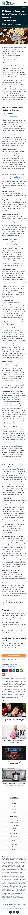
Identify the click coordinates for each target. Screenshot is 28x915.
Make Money (14, 820)
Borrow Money (14, 831)
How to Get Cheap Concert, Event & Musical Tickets (14, 762)
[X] (14, 912)
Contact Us (14, 849)
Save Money (7, 8)
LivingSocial (14, 332)
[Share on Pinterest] (10, 670)
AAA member (8, 541)
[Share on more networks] (17, 670)
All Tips (14, 806)
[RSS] (17, 912)
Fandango (17, 177)
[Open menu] (24, 3)
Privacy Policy (6, 908)
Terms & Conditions (14, 908)
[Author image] (3, 24)
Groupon (4, 332)
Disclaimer (22, 908)
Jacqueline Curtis (8, 24)
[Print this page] (3, 674)
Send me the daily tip (14, 655)
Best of (14, 809)
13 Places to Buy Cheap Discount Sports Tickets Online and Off (14, 719)
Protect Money (14, 833)
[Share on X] (3, 670)
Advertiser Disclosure (22, 7)
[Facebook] (10, 912)
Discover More (8, 442)
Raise (16, 370)
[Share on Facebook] (6, 670)
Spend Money (14, 828)
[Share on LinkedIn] (13, 670)
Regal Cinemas (17, 471)
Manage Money (14, 822)
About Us (14, 844)
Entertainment (15, 8)
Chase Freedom (20, 440)
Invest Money (14, 836)
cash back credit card (8, 135)
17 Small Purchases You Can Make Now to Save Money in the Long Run (14, 784)
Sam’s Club (13, 116)
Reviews (14, 812)
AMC (3, 473)
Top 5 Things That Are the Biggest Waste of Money (14, 741)
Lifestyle (22, 8)
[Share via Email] (21, 670)
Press (14, 847)
